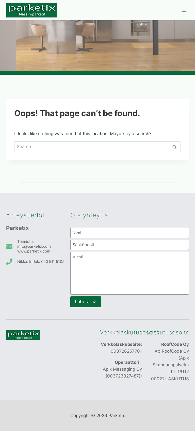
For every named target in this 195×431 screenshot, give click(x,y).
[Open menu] (184, 10)
